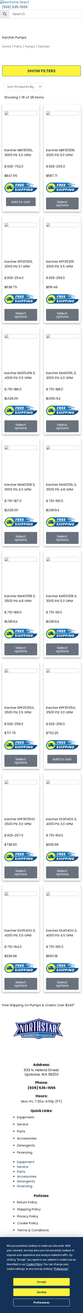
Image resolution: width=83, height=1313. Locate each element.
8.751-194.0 (13, 947)
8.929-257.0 (13, 835)
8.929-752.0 (13, 166)
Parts (18, 46)
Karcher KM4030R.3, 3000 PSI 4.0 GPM (19, 487)
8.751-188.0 (54, 389)
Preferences (41, 1302)
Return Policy (27, 1202)
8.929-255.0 (55, 166)
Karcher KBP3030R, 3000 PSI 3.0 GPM (60, 152)
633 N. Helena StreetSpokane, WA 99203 (41, 1072)
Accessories (27, 1138)
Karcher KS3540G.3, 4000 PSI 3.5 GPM (19, 933)
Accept (41, 1281)
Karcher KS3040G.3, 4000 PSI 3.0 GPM (61, 821)
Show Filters (41, 71)
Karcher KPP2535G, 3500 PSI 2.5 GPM (19, 710)
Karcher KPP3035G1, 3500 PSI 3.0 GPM (19, 821)
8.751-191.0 (54, 612)
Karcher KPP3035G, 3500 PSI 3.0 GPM (61, 710)
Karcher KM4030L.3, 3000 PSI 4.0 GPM (61, 375)
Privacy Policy (27, 1216)
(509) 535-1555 (42, 1087)
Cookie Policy (27, 1223)
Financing (24, 1152)
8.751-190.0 (54, 501)
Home (6, 46)
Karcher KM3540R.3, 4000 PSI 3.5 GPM (19, 375)
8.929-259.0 (55, 278)
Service (22, 1124)
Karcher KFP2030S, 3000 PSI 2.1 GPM (18, 264)
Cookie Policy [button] (34, 1264)
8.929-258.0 (13, 724)
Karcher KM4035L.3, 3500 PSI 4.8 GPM (61, 487)
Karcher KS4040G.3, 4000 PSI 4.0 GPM (61, 933)
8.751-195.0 (54, 947)
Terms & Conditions (33, 1230)
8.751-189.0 (12, 612)
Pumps (30, 46)
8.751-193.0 (54, 835)
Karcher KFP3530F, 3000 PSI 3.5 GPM (60, 264)
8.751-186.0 (12, 389)
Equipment (25, 1117)
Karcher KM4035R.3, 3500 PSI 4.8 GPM (19, 598)
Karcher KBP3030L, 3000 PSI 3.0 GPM (18, 152)
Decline (41, 1292)
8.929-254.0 (13, 278)
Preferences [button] (61, 1269)
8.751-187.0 (12, 501)
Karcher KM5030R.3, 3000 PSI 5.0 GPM (61, 598)
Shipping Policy (29, 1209)
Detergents (26, 1145)
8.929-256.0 (55, 724)
